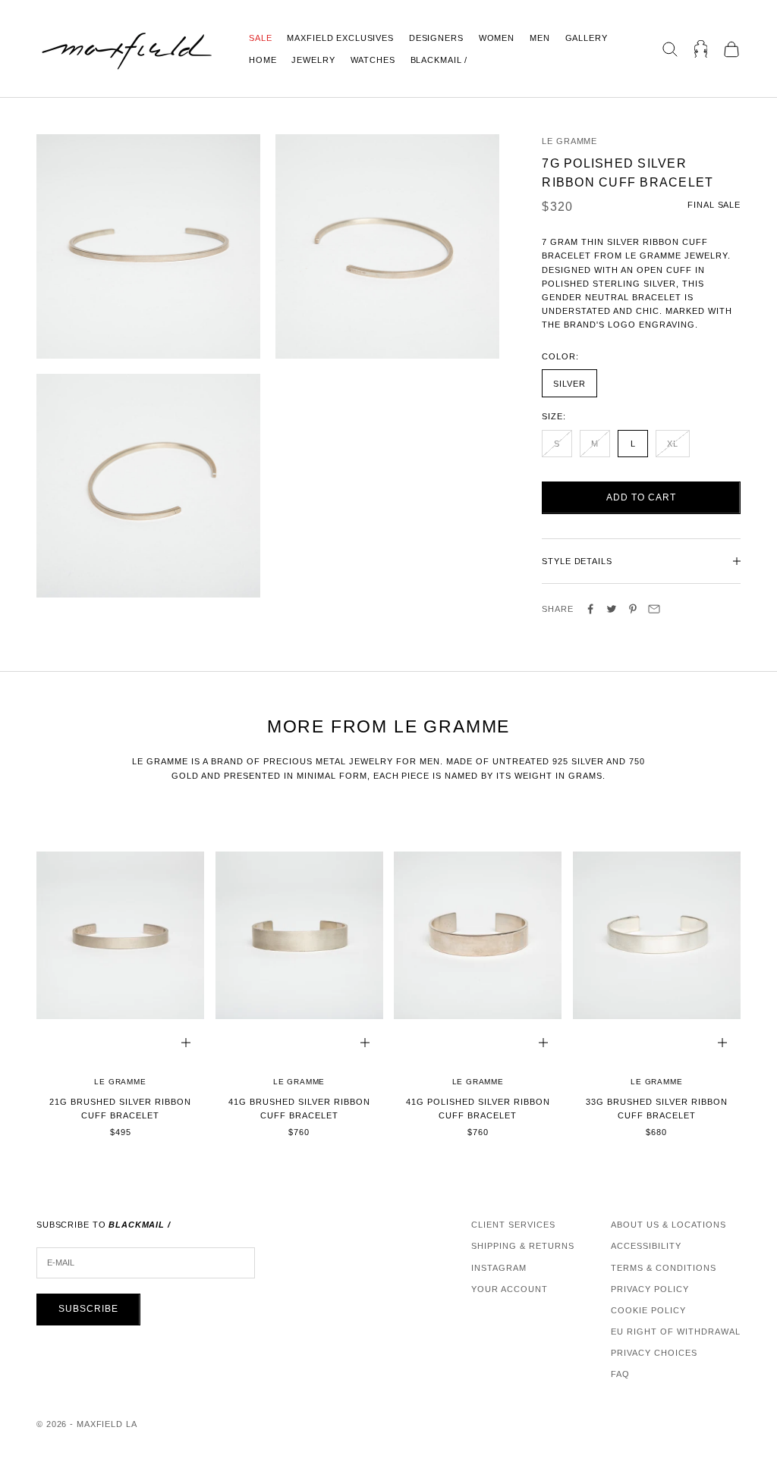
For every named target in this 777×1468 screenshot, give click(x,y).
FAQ (620, 1374)
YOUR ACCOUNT (509, 1289)
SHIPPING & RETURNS (522, 1245)
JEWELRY (313, 59)
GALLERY (586, 37)
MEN (540, 37)
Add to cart (641, 497)
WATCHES (373, 59)
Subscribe (88, 1308)
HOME (262, 59)
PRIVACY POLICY (650, 1289)
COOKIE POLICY (648, 1310)
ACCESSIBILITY (646, 1245)
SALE (260, 37)
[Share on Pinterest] (633, 609)
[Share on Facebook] (590, 609)
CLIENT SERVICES (513, 1224)
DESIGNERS (436, 37)
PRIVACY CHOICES (654, 1352)
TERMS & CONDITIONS (663, 1267)
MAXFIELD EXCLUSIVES (340, 37)
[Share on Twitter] (612, 609)
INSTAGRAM (499, 1267)
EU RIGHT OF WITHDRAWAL (676, 1331)
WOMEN (496, 37)
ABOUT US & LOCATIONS (668, 1224)
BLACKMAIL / (439, 59)
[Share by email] (654, 609)
